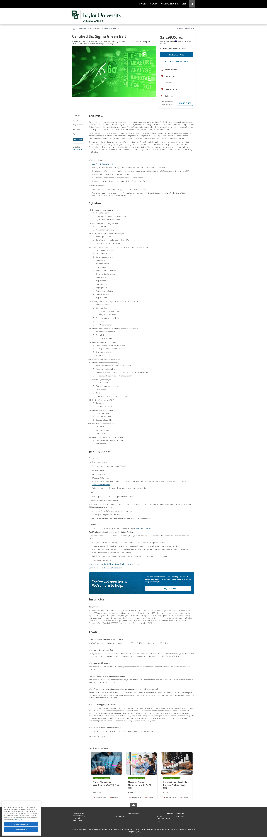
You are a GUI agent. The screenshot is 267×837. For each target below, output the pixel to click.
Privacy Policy (136, 832)
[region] (21, 818)
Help (158, 821)
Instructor (77, 129)
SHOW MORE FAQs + (97, 736)
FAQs (75, 134)
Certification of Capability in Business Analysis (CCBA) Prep (176, 785)
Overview (76, 116)
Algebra (139, 528)
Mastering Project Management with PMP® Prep (139, 785)
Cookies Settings (21, 829)
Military (159, 816)
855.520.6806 (77, 150)
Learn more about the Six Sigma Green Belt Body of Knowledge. (114, 564)
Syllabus (76, 120)
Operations (95, 28)
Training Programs (83, 28)
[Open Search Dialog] (192, 4)
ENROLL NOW (176, 54)
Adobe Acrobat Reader (101, 485)
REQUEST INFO (185, 103)
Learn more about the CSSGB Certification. (105, 568)
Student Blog (179, 816)
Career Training (120, 816)
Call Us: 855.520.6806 (185, 28)
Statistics (148, 528)
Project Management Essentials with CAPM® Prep (106, 783)
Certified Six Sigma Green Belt (103, 164)
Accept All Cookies (21, 824)
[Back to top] (133, 813)
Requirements (78, 125)
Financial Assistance (163, 819)
